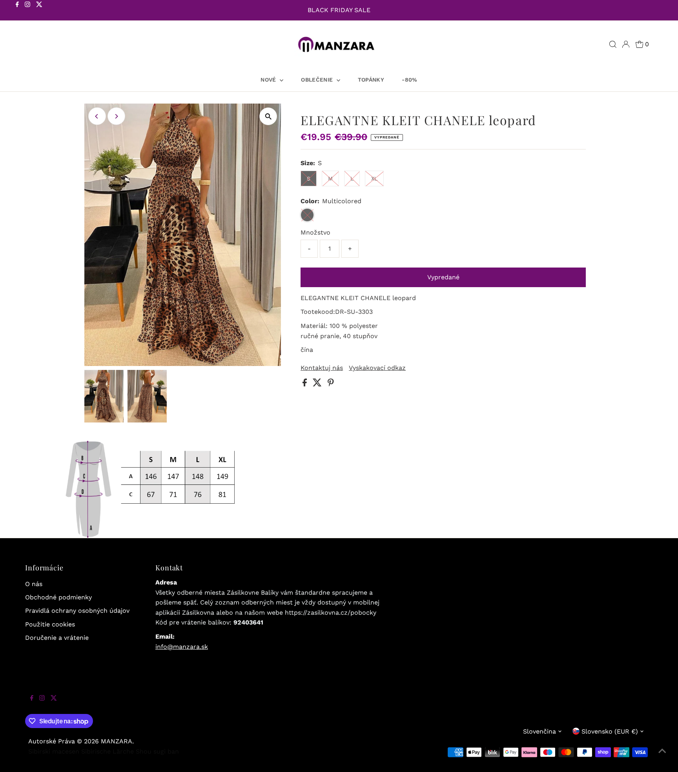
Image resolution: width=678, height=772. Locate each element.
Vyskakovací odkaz (377, 368)
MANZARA (116, 741)
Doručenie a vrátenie (57, 637)
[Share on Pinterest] (331, 384)
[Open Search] (612, 44)
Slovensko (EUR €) (609, 731)
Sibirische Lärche (107, 751)
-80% (409, 79)
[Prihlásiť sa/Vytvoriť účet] (625, 44)
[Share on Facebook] (306, 384)
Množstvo (315, 232)
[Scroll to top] (662, 756)
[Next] (116, 116)
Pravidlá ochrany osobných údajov (77, 610)
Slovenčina (539, 731)
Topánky (371, 79)
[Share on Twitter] (318, 384)
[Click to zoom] (268, 116)
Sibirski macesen (53, 751)
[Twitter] (39, 11)
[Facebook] (17, 11)
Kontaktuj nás (322, 368)
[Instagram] (27, 11)
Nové (269, 79)
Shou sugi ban (157, 751)
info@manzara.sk (181, 646)
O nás (33, 584)
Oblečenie (318, 79)
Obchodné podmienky (58, 597)
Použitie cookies (50, 624)
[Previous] (97, 116)
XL (374, 178)
